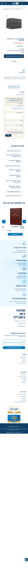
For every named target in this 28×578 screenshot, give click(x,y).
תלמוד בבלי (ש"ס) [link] (15, 7)
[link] (26, 559)
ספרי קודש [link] (16, 5)
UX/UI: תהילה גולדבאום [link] (14, 426)
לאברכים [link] (15, 50)
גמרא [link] (19, 50)
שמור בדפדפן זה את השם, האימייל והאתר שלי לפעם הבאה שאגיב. (15, 132)
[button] (26, 0)
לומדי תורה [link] (10, 50)
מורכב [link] (22, 52)
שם (21, 120)
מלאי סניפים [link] (20, 46)
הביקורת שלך (19, 112)
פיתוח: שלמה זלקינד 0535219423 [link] (14, 432)
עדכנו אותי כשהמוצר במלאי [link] (13, 56)
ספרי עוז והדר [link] (21, 72)
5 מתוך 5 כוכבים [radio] (13, 108)
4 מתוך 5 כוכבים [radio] (15, 108)
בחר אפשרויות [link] (14, 234)
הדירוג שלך (20, 106)
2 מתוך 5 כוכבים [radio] (19, 108)
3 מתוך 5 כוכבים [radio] (17, 108)
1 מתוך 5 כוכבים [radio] (21, 108)
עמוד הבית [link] (22, 5)
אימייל (21, 125)
